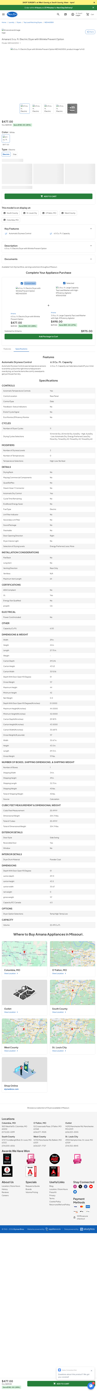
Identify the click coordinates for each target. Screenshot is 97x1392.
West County (70, 213)
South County (12, 213)
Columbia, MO (13, 220)
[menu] (3, 14)
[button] (93, 7)
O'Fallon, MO (51, 213)
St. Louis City (32, 213)
